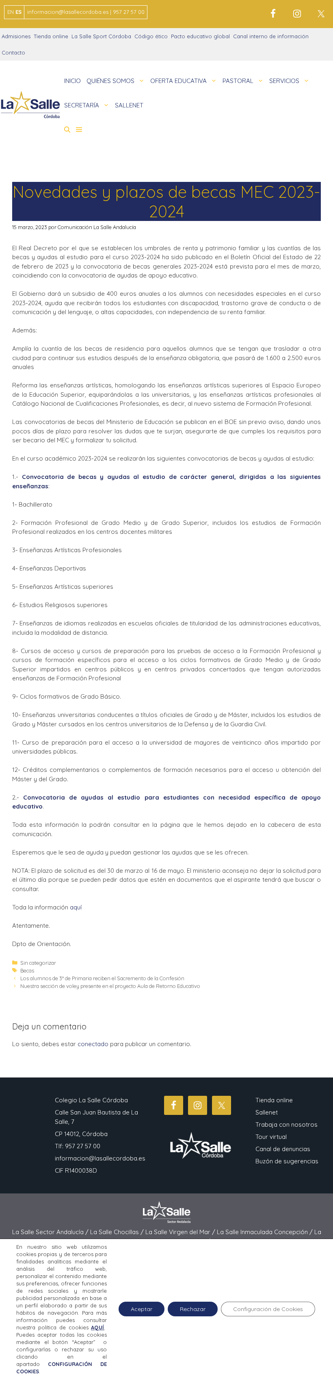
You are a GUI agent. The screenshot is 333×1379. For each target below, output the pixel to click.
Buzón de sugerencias (286, 1161)
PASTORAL (238, 81)
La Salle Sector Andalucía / (51, 1232)
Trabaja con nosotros (286, 1124)
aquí (76, 907)
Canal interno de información (271, 36)
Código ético (151, 36)
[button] (67, 130)
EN (10, 12)
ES (18, 12)
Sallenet (266, 1112)
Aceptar (141, 1309)
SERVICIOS (284, 81)
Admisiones (16, 36)
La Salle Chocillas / (117, 1232)
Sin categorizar (38, 962)
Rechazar (192, 1309)
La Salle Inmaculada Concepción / (265, 1232)
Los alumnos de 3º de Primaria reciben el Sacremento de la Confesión (102, 978)
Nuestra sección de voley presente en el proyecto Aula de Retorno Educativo (110, 986)
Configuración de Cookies (268, 1309)
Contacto (13, 52)
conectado (93, 1044)
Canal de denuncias (282, 1149)
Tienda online (51, 36)
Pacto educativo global (200, 36)
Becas (27, 970)
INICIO (72, 81)
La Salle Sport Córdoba (101, 36)
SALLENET (129, 105)
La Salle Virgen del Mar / (181, 1232)
